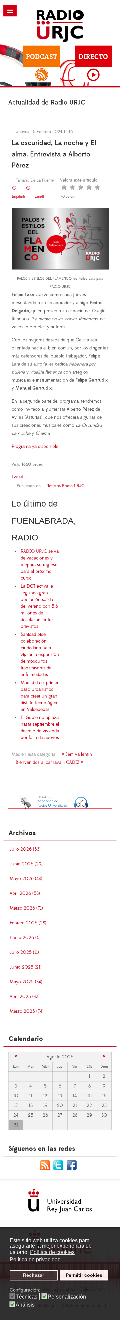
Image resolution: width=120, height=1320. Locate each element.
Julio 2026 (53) (25, 849)
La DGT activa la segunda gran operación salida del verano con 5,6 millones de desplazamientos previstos (39, 606)
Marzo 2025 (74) (27, 1011)
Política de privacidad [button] (35, 1259)
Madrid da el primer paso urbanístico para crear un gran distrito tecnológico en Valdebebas (40, 696)
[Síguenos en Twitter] (60, 1165)
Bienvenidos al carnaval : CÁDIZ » (49, 763)
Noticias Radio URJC (65, 485)
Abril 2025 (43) (25, 997)
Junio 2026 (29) (26, 864)
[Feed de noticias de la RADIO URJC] (46, 1165)
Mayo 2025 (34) (26, 982)
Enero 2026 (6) (25, 938)
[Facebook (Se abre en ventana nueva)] (73, 1165)
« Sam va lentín (77, 754)
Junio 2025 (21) (26, 967)
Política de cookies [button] (52, 1252)
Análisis (25, 1305)
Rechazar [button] (33, 1275)
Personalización (67, 1297)
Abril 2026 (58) (25, 893)
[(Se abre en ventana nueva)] (60, 802)
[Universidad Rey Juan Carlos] (60, 1201)
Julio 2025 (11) (24, 952)
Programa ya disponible (35, 447)
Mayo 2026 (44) (26, 879)
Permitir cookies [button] (84, 1275)
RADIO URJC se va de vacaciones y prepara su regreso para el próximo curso (40, 564)
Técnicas (26, 1297)
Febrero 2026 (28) (28, 923)
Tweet (17, 477)
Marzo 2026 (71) (26, 908)
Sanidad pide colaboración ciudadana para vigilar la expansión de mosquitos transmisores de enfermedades (40, 655)
